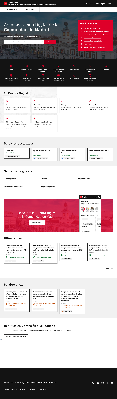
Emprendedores (84, 179)
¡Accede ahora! (37, 222)
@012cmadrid (57, 330)
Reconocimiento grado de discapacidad (96, 31)
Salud (11, 69)
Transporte (106, 69)
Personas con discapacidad (13, 187)
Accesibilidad (32, 389)
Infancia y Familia (10, 179)
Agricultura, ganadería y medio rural (90, 79)
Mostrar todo (109, 268)
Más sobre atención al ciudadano (16, 336)
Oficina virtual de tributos (42, 122)
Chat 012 (15, 330)
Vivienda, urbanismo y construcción (58, 70)
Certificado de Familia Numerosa (69, 152)
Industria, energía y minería (90, 70)
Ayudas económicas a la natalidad (94, 47)
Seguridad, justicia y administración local (58, 79)
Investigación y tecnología (27, 79)
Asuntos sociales (74, 69)
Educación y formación (27, 69)
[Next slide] (112, 238)
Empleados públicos (48, 187)
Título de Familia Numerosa (92, 38)
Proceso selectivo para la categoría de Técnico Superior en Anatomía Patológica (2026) (72, 248)
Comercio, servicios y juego (43, 79)
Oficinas (68, 330)
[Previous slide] (110, 238)
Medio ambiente (74, 78)
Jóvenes (44, 179)
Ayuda (6, 383)
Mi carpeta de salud (96, 105)
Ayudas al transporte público (93, 41)
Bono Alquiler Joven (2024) (92, 28)
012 (7, 330)
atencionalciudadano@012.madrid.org (40, 330)
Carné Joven (87, 44)
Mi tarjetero (65, 105)
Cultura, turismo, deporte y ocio (11, 79)
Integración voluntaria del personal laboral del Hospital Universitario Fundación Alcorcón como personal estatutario (71, 296)
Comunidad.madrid (9, 389)
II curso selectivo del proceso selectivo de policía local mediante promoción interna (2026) (43, 295)
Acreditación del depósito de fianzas (99, 152)
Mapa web (22, 389)
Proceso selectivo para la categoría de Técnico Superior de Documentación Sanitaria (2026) (43, 249)
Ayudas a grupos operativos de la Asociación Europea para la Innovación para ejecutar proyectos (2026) (16, 295)
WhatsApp (23, 330)
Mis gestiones (11, 105)
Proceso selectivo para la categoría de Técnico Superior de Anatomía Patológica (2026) (100, 248)
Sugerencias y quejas (20, 383)
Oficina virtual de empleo (15, 122)
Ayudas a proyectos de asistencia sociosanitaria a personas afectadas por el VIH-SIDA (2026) (16, 249)
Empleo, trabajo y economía (43, 70)
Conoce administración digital (44, 383)
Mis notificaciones (39, 105)
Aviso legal (43, 389)
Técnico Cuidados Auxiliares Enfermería (96, 35)
